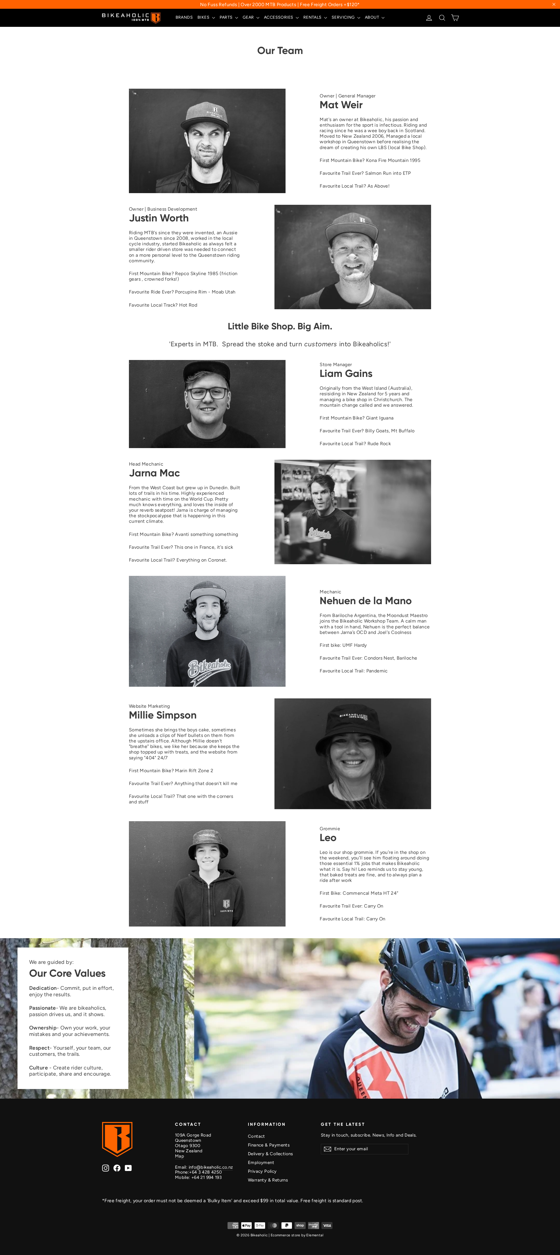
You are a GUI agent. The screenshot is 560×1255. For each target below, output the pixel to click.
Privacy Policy (262, 1171)
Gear (249, 17)
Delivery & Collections (270, 1153)
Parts (227, 17)
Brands (184, 17)
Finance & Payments (269, 1145)
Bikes (203, 17)
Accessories (279, 17)
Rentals (313, 17)
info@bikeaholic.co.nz (211, 1167)
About (372, 17)
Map (179, 1156)
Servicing (344, 17)
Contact (256, 1136)
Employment (261, 1162)
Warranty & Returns (268, 1180)
